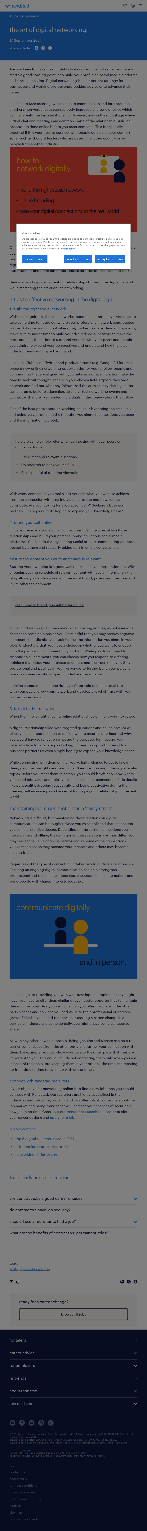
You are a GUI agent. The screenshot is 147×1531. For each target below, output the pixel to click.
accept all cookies (110, 259)
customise (34, 259)
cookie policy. (68, 248)
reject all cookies (78, 259)
